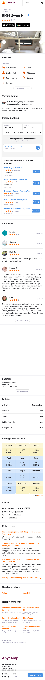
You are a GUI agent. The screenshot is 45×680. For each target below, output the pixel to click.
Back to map (8, 9)
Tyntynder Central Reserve (9, 627)
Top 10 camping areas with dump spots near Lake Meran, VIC (21, 533)
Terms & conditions (9, 670)
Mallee (7, 11)
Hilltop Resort (27, 618)
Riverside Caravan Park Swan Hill (11, 609)
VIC (3, 11)
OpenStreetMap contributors (18, 642)
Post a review (22, 320)
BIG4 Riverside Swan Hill (30, 609)
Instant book (34, 675)
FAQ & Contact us (8, 666)
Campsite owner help (9, 665)
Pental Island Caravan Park (31, 627)
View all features (22, 88)
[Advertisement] (22, 350)
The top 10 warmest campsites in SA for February (21, 578)
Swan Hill (26, 593)
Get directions (22, 391)
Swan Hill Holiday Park (11, 618)
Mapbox (5, 642)
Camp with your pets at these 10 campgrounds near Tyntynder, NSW (20, 545)
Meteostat (40, 495)
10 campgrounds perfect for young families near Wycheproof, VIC (21, 561)
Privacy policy (7, 668)
